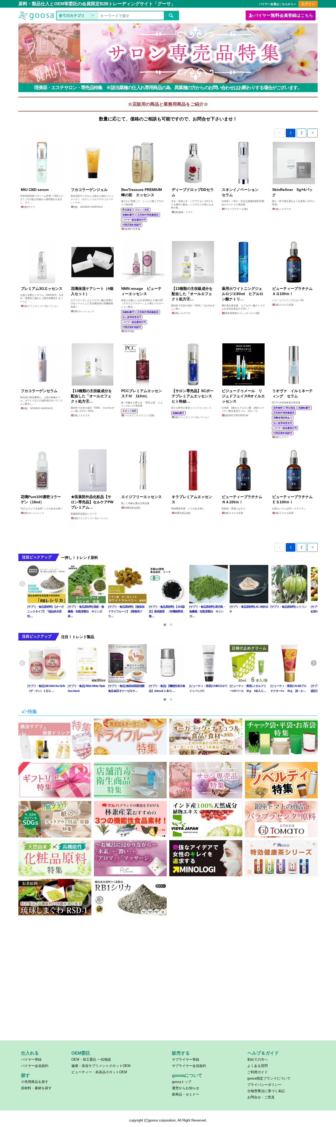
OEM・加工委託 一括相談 (91, 1059)
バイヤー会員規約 (34, 1066)
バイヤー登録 (31, 1059)
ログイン (308, 4)
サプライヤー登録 (185, 1059)
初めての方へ (257, 1059)
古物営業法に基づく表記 (266, 1091)
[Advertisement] (168, 999)
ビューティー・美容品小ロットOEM (99, 1072)
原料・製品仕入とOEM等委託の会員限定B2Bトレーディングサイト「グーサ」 (96, 3)
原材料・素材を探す (36, 1088)
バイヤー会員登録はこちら (283, 15)
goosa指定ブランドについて (269, 1078)
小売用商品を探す (34, 1082)
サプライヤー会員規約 (189, 1066)
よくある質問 (257, 1066)
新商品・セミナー (185, 1094)
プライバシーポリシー (264, 1085)
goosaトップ (181, 1082)
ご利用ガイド (257, 1072)
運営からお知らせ (185, 1088)
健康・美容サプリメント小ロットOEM (100, 1066)
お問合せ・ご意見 (261, 1097)
